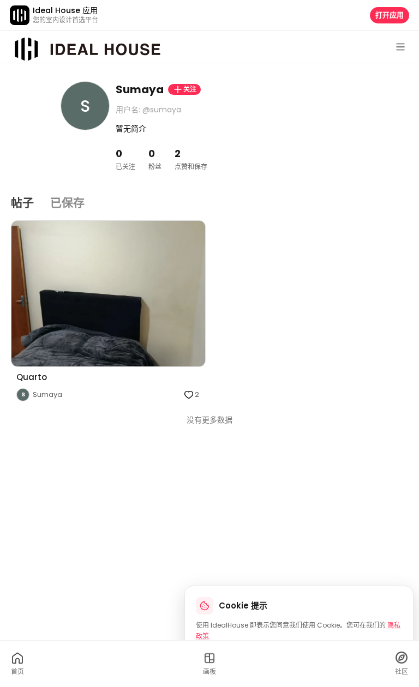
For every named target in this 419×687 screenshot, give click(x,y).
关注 (189, 89)
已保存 (67, 202)
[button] (108, 310)
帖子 (22, 202)
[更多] (400, 47)
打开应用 (389, 15)
